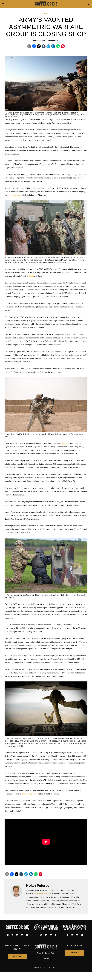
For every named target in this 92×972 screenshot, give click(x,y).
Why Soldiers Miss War (42, 894)
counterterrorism (14, 195)
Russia (31, 276)
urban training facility (30, 794)
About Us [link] (40, 953)
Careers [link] (46, 958)
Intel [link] (46, 14)
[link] (46, 4)
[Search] (88, 4)
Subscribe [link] (17, 956)
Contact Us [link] (75, 953)
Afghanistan (64, 443)
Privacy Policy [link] (50, 953)
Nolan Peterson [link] (53, 40)
